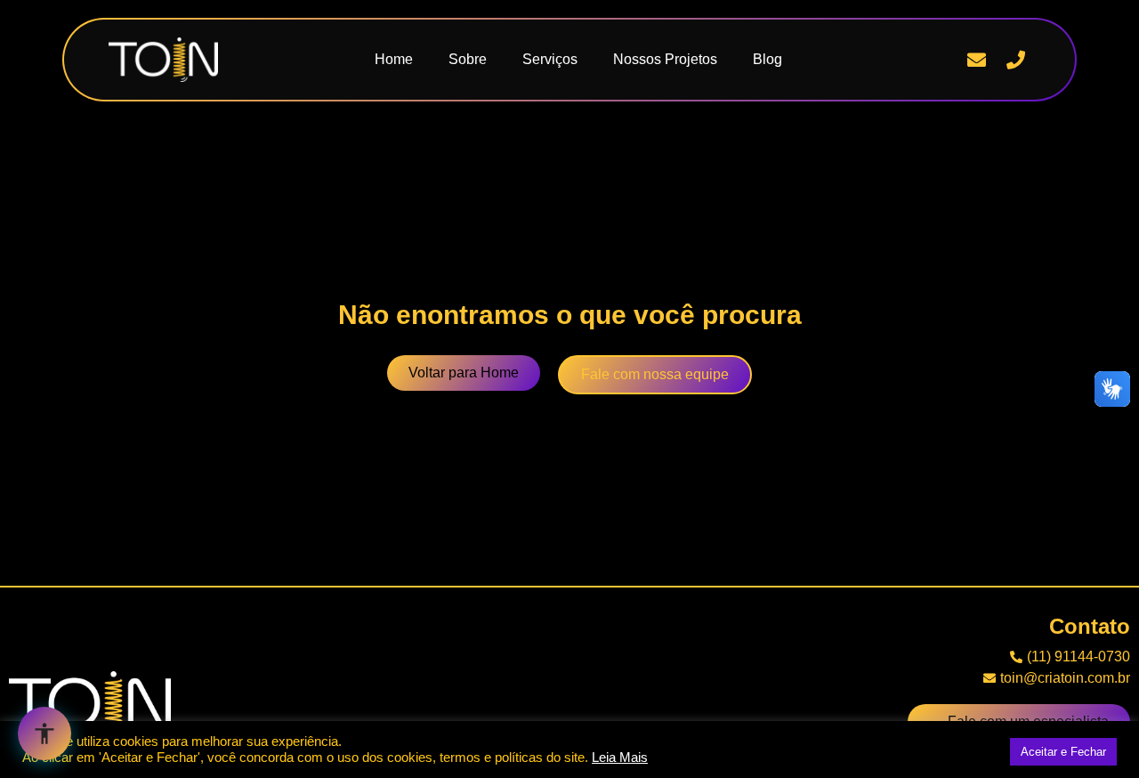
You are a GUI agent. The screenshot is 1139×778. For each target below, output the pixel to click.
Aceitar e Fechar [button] (1063, 751)
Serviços (550, 59)
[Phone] (1015, 60)
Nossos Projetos (665, 59)
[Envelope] (977, 60)
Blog (767, 59)
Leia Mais (620, 757)
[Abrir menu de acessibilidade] (44, 733)
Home (394, 59)
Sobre (467, 59)
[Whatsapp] (938, 60)
